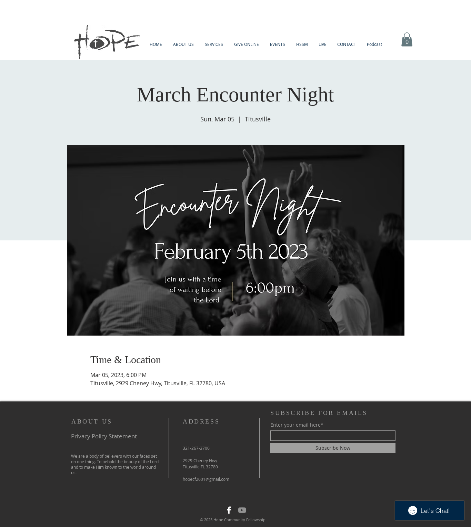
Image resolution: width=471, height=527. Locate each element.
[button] (183, 44)
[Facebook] (229, 510)
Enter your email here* (296, 424)
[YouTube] (242, 510)
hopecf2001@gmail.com (206, 479)
